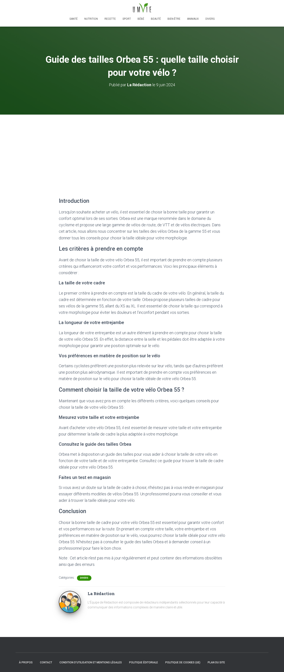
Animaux (193, 18)
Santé (73, 18)
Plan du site (216, 662)
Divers (210, 18)
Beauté (156, 18)
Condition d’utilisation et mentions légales (90, 662)
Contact (46, 662)
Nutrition (91, 18)
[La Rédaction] (70, 602)
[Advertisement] (142, 148)
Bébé (141, 18)
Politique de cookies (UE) (182, 662)
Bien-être (174, 18)
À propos (26, 662)
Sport (126, 18)
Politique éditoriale (143, 662)
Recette (110, 18)
